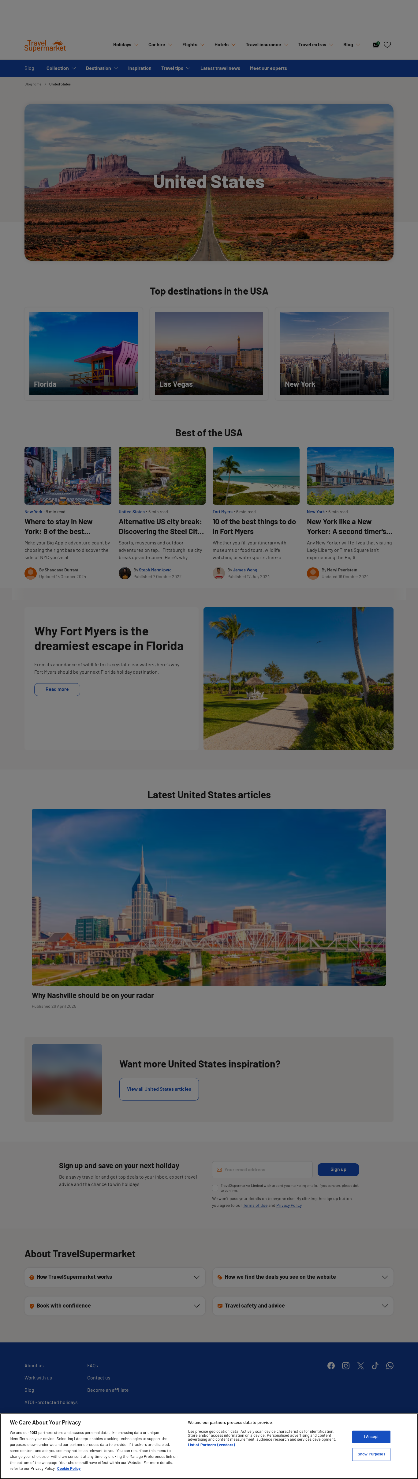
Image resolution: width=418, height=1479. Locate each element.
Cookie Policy (69, 1469)
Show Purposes (371, 1454)
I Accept (371, 1437)
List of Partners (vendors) (211, 1445)
